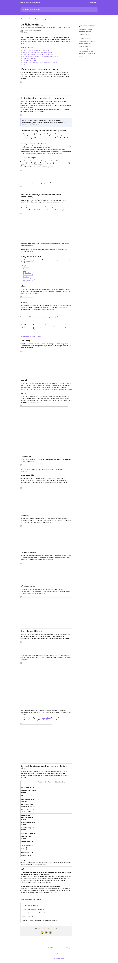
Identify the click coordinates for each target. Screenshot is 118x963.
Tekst (24, 265)
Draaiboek (26, 277)
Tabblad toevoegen (85, 38)
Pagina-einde (27, 273)
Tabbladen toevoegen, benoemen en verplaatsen (38, 54)
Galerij (25, 269)
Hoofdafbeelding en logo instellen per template (37, 52)
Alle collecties (23, 19)
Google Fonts (46, 718)
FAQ (24, 64)
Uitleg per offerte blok (29, 58)
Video (24, 271)
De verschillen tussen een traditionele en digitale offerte (40, 62)
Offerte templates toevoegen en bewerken (36, 50)
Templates (38, 19)
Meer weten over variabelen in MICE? (31, 337)
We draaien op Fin (59, 958)
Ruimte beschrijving (29, 279)
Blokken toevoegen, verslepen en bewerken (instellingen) (40, 56)
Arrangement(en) (28, 281)
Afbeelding (26, 267)
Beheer (31, 19)
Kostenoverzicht (28, 275)
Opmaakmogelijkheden (30, 60)
